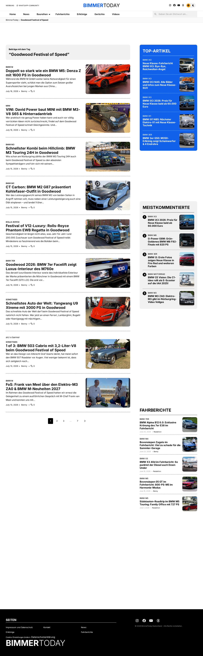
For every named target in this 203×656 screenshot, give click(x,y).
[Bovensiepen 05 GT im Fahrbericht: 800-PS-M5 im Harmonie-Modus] (189, 484)
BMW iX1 (147, 116)
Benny (24, 91)
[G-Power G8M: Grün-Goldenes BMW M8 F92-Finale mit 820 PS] (186, 240)
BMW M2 (10, 183)
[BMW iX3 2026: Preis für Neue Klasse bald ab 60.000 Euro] (186, 102)
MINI (8, 106)
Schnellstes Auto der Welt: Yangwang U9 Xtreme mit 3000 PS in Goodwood (42, 305)
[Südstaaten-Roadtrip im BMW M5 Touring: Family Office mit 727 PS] (189, 503)
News (26, 14)
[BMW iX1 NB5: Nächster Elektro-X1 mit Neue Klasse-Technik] (186, 121)
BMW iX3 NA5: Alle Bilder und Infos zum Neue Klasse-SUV (159, 84)
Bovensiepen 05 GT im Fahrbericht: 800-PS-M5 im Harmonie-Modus (156, 484)
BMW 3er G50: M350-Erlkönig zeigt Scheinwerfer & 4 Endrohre (159, 141)
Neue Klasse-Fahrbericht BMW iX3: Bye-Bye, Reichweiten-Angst (158, 66)
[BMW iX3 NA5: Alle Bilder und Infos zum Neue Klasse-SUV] (186, 84)
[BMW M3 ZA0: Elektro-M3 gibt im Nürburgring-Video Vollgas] (186, 298)
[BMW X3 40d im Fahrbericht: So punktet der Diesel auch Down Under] (189, 464)
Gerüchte (100, 14)
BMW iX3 (147, 60)
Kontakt (46, 627)
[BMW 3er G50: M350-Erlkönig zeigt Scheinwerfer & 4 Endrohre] (186, 140)
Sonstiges (11, 299)
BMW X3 (144, 458)
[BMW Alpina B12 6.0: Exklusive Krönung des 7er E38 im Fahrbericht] (189, 424)
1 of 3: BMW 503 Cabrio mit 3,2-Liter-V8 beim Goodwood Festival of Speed (41, 348)
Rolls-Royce (12, 222)
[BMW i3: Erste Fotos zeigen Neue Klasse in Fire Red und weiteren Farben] (186, 259)
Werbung (10, 5)
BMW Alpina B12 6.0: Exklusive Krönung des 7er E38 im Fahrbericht (158, 425)
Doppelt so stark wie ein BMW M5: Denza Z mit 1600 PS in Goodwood (43, 73)
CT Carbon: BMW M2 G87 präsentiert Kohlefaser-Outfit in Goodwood (38, 189)
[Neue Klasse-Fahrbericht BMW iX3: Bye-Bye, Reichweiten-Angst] (186, 65)
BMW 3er (147, 134)
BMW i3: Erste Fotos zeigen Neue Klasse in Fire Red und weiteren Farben (161, 262)
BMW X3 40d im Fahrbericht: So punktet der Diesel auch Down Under (159, 464)
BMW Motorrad (156, 274)
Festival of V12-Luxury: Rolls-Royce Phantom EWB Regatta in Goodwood (37, 228)
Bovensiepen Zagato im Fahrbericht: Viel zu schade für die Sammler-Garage (160, 445)
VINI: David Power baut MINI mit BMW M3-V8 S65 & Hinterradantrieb (43, 111)
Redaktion (157, 432)
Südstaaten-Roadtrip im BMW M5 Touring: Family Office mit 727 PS (159, 503)
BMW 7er (10, 261)
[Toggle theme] (191, 5)
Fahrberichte (63, 14)
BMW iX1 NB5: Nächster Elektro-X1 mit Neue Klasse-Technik (159, 122)
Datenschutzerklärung (43, 637)
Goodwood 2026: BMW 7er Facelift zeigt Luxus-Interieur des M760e (41, 266)
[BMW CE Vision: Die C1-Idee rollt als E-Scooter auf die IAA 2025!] (186, 279)
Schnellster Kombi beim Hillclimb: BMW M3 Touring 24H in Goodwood (40, 150)
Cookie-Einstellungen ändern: (18, 637)
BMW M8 (152, 235)
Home (13, 14)
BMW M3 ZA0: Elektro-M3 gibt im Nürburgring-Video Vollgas (162, 299)
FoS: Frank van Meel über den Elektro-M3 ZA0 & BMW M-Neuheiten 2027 (42, 386)
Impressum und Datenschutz (19, 627)
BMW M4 (144, 439)
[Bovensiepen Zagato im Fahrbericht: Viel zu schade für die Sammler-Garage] (189, 444)
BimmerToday (12, 20)
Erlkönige (82, 14)
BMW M (9, 67)
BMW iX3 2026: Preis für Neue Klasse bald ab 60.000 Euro (159, 103)
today (101, 5)
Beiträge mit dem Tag (19, 49)
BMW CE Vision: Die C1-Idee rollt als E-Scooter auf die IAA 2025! (162, 280)
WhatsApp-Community (28, 5)
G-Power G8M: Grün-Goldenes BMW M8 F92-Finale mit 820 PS (162, 241)
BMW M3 (10, 144)
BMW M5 (144, 478)
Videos (115, 14)
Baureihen (42, 14)
